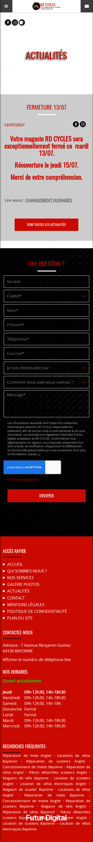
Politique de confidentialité (37, 611)
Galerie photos (23, 584)
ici (38, 454)
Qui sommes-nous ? (27, 571)
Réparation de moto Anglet (27, 755)
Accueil (15, 564)
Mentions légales (25, 604)
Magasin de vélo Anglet (63, 806)
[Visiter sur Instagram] (14, 22)
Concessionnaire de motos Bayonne (33, 767)
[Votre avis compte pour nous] (21, 22)
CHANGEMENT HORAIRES (48, 200)
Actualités (18, 591)
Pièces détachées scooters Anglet (58, 772)
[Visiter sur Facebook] (7, 22)
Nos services (20, 577)
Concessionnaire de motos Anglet (32, 800)
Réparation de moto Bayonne (54, 795)
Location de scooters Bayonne (29, 823)
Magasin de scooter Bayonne (28, 789)
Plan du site (20, 618)
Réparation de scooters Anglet (55, 761)
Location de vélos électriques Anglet (53, 783)
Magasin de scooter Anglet (63, 817)
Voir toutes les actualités (46, 224)
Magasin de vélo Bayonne (26, 778)
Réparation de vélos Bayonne (29, 812)
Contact (16, 598)
